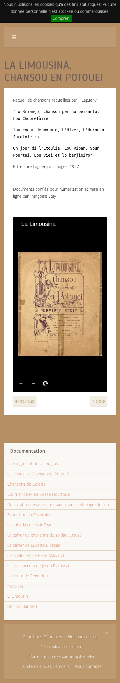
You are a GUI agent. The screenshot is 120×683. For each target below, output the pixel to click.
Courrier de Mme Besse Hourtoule (38, 494)
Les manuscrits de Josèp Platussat (38, 565)
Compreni (61, 18)
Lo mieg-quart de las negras (32, 463)
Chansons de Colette (26, 484)
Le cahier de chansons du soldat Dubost (44, 535)
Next (97, 401)
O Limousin (17, 596)
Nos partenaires (82, 636)
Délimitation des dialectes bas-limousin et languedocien (58, 504)
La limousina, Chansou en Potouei (38, 474)
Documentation (27, 451)
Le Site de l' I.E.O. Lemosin (44, 666)
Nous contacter (89, 666)
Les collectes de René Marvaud (35, 555)
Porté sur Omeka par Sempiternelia (61, 656)
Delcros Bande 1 (22, 606)
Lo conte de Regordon (27, 575)
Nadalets (15, 586)
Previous (26, 401)
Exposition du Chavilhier (29, 514)
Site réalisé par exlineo (61, 646)
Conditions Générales (42, 636)
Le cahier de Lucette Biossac (33, 545)
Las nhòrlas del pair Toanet (31, 525)
